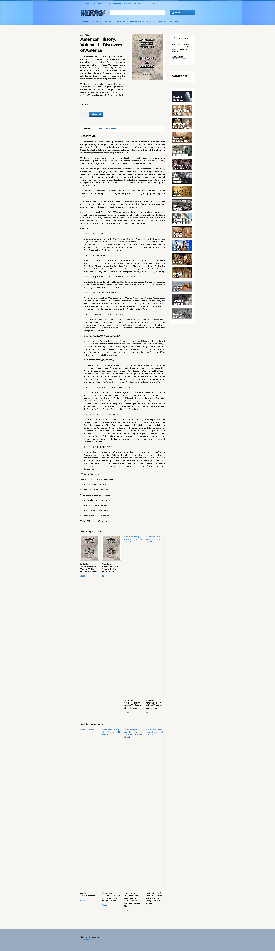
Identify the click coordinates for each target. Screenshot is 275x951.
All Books (121, 21)
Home (85, 21)
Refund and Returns (87, 3)
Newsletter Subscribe (139, 21)
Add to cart (96, 114)
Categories (107, 21)
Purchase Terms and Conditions (136, 3)
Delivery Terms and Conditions (109, 3)
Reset (185, 58)
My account (158, 21)
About (95, 21)
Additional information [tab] (106, 129)
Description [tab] (87, 129)
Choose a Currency (178, 56)
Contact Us (174, 21)
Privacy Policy (156, 3)
